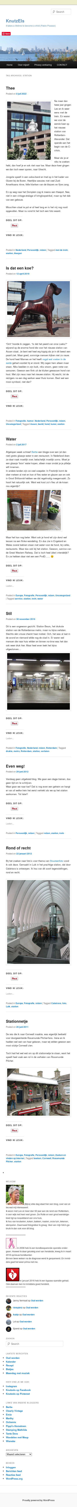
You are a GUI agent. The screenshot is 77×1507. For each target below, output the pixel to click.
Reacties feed (13, 1474)
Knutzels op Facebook (18, 1390)
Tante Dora (12, 1433)
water (40, 598)
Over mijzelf (23, 64)
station (9, 253)
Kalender (11, 1361)
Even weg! (15, 766)
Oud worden (37, 1300)
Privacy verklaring (43, 64)
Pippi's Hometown (16, 1426)
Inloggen (11, 1467)
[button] (38, 1092)
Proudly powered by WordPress (38, 1500)
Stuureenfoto (56, 861)
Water (11, 439)
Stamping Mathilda (16, 1429)
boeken (37, 1158)
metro (17, 751)
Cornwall (46, 1158)
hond (47, 424)
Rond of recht (18, 847)
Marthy (9, 1418)
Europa (19, 595)
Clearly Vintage (14, 1410)
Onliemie (11, 1422)
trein (34, 598)
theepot (18, 253)
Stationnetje (17, 1021)
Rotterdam (51, 747)
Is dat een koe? (20, 268)
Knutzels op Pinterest (18, 1393)
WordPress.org (14, 1478)
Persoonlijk (33, 250)
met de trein (62, 250)
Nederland (21, 250)
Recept (9, 1365)
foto (64, 1003)
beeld (41, 424)
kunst (53, 424)
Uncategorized (13, 424)
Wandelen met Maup (17, 1437)
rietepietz (17, 1307)
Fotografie (21, 420)
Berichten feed (14, 1471)
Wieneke (10, 1441)
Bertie (35, 452)
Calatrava (56, 1003)
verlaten (45, 751)
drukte (9, 751)
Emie (9, 1414)
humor (30, 420)
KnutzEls (15, 21)
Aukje (16, 1314)
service (19, 598)
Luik (8, 1006)
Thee (10, 88)
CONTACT (62, 64)
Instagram (11, 1386)
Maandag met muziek (18, 1373)
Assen (33, 424)
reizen (43, 250)
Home (10, 64)
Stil (9, 613)
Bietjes (9, 1369)
